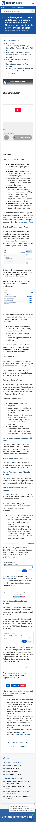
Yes (23, 746)
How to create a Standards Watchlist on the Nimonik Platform (18, 797)
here (8, 444)
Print (7, 758)
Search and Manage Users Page (17, 46)
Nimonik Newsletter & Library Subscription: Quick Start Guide (18, 792)
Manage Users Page (25, 222)
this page (28, 704)
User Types (10, 43)
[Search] (32, 11)
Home (3, 7)
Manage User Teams (12, 771)
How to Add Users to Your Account (18, 52)
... (8, 7)
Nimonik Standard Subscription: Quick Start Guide (18, 787)
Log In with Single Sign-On (13, 765)
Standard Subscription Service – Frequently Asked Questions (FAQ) (18, 782)
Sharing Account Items (12, 768)
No (14, 746)
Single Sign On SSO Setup (13, 774)
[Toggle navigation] (33, 3)
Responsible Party (9, 578)
